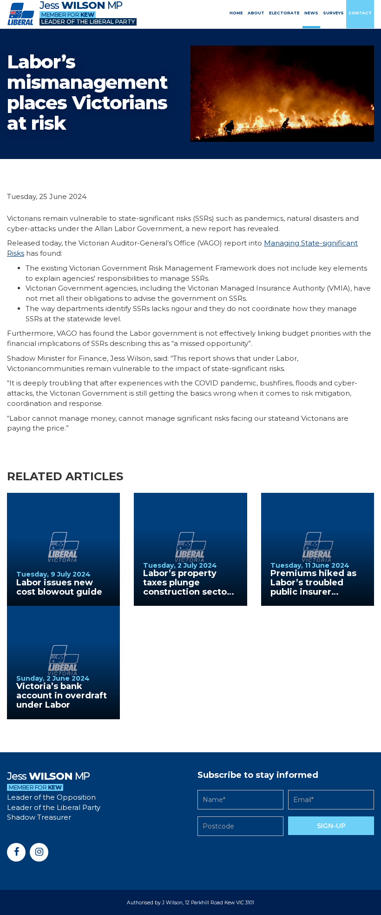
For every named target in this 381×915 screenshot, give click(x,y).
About (256, 13)
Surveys (333, 13)
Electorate (284, 13)
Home (236, 13)
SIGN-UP (331, 826)
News (311, 13)
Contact (360, 13)
